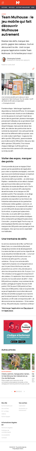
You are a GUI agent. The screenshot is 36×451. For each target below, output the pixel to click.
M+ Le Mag (5, 411)
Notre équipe (6, 416)
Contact (4, 438)
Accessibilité (6, 435)
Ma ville (4, 403)
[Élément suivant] (24, 391)
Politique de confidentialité (6, 431)
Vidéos (4, 414)
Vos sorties (5, 408)
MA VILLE (11, 7)
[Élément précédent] (11, 391)
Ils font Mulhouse (7, 406)
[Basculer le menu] (3, 3)
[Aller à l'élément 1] (14, 391)
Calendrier (22, 406)
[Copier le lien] (33, 69)
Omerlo (21, 448)
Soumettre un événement (23, 409)
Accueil (4, 7)
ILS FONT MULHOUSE (23, 7)
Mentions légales (7, 428)
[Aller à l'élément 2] (16, 391)
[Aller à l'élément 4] (19, 391)
